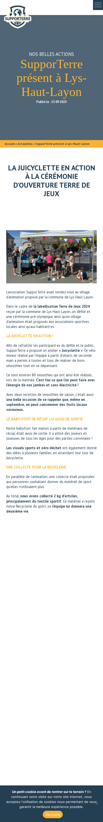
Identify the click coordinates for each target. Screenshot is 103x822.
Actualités (25, 144)
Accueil (10, 144)
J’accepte (52, 814)
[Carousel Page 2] (53, 279)
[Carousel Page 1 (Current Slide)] (49, 279)
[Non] (96, 803)
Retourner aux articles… (51, 654)
